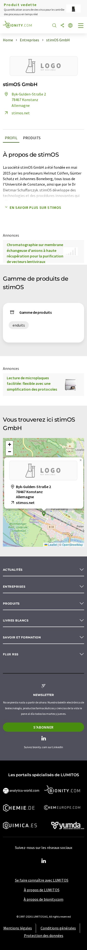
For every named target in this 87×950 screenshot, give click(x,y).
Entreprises (14, 586)
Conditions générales (58, 928)
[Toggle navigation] (81, 26)
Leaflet (52, 544)
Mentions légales (17, 928)
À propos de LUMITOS (41, 889)
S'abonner (43, 727)
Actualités (13, 569)
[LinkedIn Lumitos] (43, 861)
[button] (44, 514)
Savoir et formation (22, 637)
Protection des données (43, 935)
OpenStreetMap (72, 544)
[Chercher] (54, 26)
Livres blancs (16, 620)
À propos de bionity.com (43, 899)
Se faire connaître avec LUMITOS (41, 880)
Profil (11, 137)
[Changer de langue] (70, 26)
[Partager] (62, 26)
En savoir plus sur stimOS (35, 207)
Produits (32, 137)
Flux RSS (11, 654)
